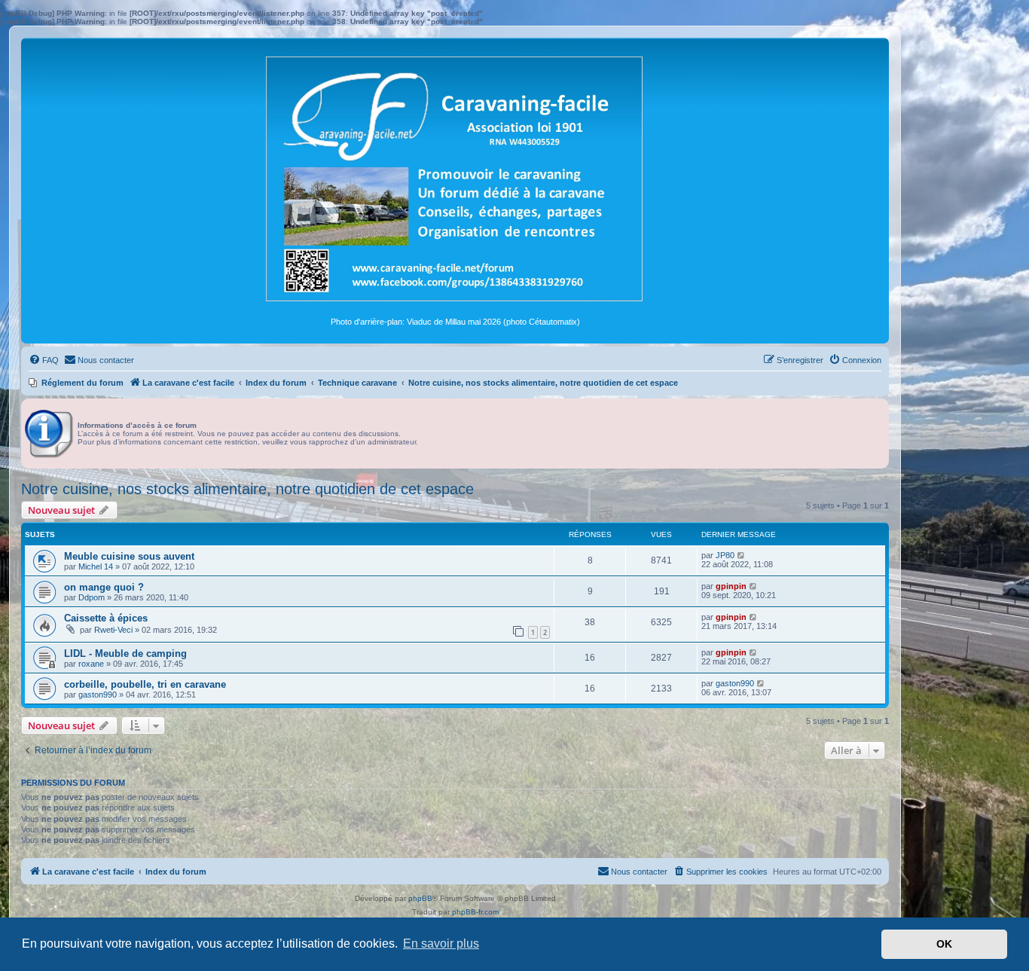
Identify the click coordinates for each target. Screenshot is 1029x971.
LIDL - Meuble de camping (125, 653)
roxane (91, 663)
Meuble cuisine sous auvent (129, 556)
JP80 (725, 555)
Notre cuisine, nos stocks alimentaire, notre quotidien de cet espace (247, 489)
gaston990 (97, 694)
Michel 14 (95, 566)
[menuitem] (44, 360)
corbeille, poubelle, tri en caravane (145, 684)
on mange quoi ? (104, 587)
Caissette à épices (106, 618)
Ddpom (91, 597)
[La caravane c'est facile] (455, 177)
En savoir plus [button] (441, 943)
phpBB (420, 898)
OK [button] (944, 944)
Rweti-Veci (113, 629)
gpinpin (731, 586)
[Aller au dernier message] (742, 555)
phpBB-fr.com (475, 912)
